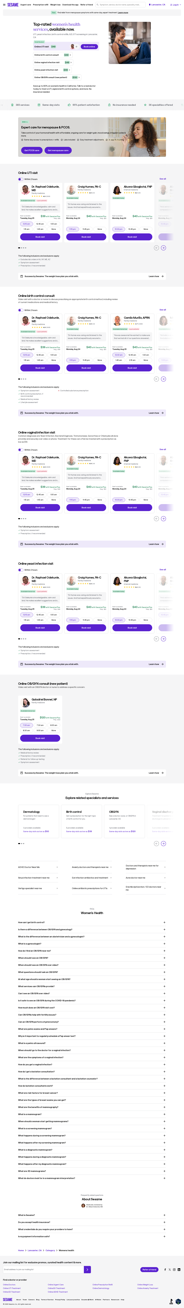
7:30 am (42, 725)
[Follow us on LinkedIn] (179, 1269)
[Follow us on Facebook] (165, 1269)
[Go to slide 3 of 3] (23, 843)
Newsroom (115, 1299)
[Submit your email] (87, 1269)
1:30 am (147, 355)
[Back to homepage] (13, 4)
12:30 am (120, 355)
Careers (31, 1299)
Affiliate (98, 1299)
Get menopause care (58, 150)
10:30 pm (120, 229)
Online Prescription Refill (103, 1285)
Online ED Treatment (11, 1292)
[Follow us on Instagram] (174, 1269)
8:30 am (28, 730)
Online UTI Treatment (12, 1288)
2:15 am (134, 360)
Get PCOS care (31, 150)
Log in (176, 4)
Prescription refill (40, 5)
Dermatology (31, 811)
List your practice (73, 1299)
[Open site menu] (4, 4)
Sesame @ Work (87, 1299)
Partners (106, 1299)
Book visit (48, 237)
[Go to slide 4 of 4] (25, 247)
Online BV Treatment (56, 1288)
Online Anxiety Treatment (147, 1288)
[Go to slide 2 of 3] (21, 843)
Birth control (74, 811)
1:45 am (42, 229)
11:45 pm (87, 229)
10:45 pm (133, 229)
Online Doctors (9, 1285)
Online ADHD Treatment (58, 1292)
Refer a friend (86, 5)
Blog (37, 1299)
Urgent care (25, 5)
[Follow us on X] (169, 1269)
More (54, 229)
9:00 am (42, 730)
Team (25, 1299)
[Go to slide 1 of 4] (19, 247)
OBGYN (114, 811)
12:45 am (41, 224)
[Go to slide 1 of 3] (19, 843)
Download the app (70, 5)
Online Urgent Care (55, 1285)
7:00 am (28, 725)
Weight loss (55, 5)
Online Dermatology (101, 1288)
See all (163, 179)
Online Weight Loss (145, 1285)
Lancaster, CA (158, 5)
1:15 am (28, 229)
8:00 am (55, 725)
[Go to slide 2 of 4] (21, 247)
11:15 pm (74, 229)
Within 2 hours (30, 179)
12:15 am (28, 224)
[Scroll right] (163, 247)
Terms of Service (47, 1299)
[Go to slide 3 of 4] (23, 247)
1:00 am (55, 224)
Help (122, 1299)
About (18, 1299)
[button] (92, 922)
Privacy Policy (60, 1299)
